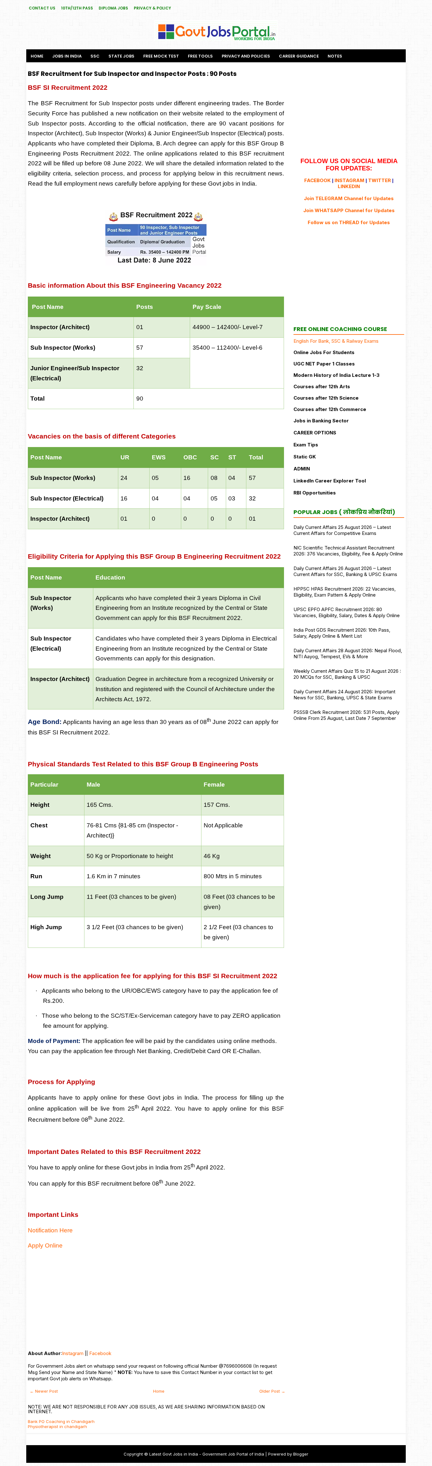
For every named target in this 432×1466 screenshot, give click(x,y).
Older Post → (272, 1391)
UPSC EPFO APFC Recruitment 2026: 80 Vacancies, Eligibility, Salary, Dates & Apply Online (346, 612)
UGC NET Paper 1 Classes (324, 364)
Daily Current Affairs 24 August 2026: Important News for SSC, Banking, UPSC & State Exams (344, 695)
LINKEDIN (349, 186)
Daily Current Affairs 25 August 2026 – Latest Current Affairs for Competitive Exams (342, 530)
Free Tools (200, 56)
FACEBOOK (317, 180)
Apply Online (45, 1245)
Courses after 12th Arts (321, 386)
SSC (95, 56)
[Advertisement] (156, 1299)
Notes (335, 56)
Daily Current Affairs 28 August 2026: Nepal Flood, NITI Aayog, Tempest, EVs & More (347, 653)
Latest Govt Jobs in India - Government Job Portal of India (206, 1454)
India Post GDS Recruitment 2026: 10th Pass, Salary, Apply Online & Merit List (341, 633)
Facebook (100, 1353)
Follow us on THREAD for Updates (349, 222)
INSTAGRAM (349, 180)
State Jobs (121, 56)
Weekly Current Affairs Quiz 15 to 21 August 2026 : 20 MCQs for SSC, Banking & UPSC (347, 674)
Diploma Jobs (113, 8)
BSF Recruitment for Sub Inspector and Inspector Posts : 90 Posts (132, 74)
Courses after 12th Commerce (329, 409)
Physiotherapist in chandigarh (57, 1426)
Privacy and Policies (246, 56)
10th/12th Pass (77, 8)
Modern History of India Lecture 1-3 (336, 375)
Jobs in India (67, 56)
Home (37, 56)
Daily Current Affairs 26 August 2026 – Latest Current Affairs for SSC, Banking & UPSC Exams (345, 571)
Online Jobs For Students (324, 352)
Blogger (300, 1454)
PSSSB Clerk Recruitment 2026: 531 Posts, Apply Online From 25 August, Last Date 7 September (346, 715)
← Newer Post (44, 1391)
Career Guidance (299, 56)
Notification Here (50, 1230)
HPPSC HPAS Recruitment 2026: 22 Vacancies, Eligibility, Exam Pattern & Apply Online (344, 592)
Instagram (72, 1353)
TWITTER (379, 180)
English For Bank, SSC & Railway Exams (336, 341)
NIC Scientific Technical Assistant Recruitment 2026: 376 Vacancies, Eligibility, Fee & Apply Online (348, 551)
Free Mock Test (161, 56)
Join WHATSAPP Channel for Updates (349, 210)
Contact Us (42, 8)
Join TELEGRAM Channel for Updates (349, 198)
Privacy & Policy (152, 8)
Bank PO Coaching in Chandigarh (61, 1421)
